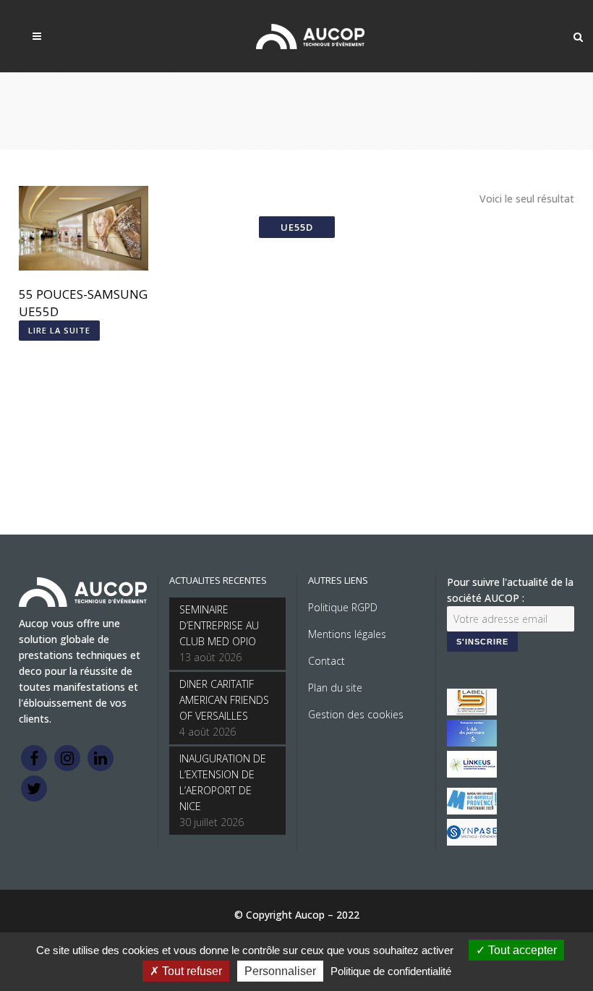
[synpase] (472, 841)
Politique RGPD (342, 607)
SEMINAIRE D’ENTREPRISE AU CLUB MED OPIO (219, 625)
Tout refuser (190, 971)
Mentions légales (347, 634)
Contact (326, 661)
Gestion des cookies (356, 714)
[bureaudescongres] (472, 810)
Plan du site (335, 687)
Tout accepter (521, 950)
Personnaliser (280, 971)
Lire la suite (59, 330)
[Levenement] (472, 742)
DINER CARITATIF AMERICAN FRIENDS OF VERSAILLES (224, 700)
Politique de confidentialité (390, 971)
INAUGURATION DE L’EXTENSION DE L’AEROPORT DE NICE (222, 782)
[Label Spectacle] (472, 711)
